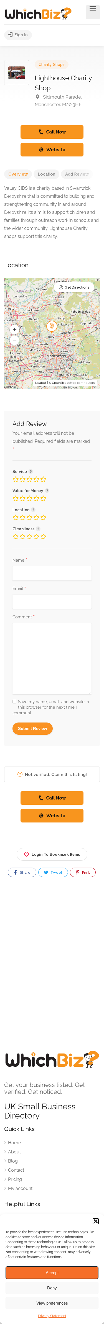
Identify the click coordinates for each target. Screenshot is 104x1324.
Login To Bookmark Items (56, 854)
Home (14, 1142)
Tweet (56, 872)
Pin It (85, 872)
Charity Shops (52, 64)
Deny (52, 1288)
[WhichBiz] (38, 13)
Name (19, 560)
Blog (13, 1161)
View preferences (52, 1303)
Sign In (21, 34)
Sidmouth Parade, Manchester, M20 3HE (58, 100)
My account (20, 1188)
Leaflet (40, 383)
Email (19, 588)
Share (25, 872)
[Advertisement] (52, 958)
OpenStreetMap (64, 383)
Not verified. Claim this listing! (55, 774)
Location (46, 174)
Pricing (15, 1179)
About (14, 1152)
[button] (95, 1221)
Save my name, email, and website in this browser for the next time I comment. (50, 707)
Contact (16, 1170)
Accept (52, 1272)
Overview (18, 174)
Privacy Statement (52, 1316)
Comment (23, 617)
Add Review (77, 174)
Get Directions (77, 287)
